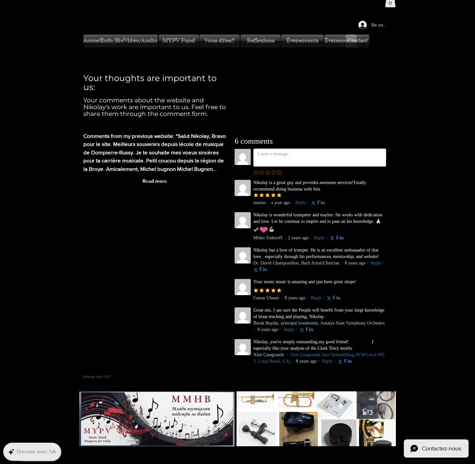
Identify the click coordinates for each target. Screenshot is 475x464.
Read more (154, 181)
